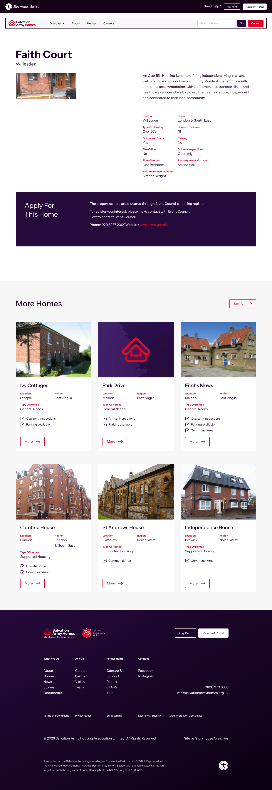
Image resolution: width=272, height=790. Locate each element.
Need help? (212, 6)
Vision (80, 682)
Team (79, 687)
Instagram (146, 676)
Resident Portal (255, 6)
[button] (57, 23)
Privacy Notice (83, 715)
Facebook (146, 671)
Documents (52, 693)
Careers (108, 23)
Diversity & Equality (149, 715)
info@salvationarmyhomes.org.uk (203, 693)
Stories (48, 687)
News (47, 682)
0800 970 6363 (217, 687)
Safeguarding (114, 715)
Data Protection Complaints (186, 715)
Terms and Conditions (56, 715)
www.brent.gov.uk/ (154, 225)
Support (113, 676)
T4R (110, 693)
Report (112, 682)
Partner (81, 676)
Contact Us (115, 671)
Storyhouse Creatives (212, 738)
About (76, 23)
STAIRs (112, 687)
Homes (92, 23)
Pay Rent (232, 6)
